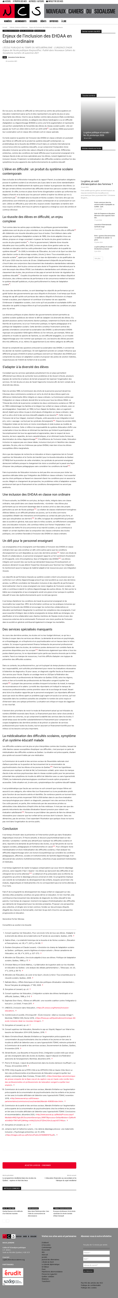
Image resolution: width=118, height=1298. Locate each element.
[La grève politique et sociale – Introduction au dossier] (86, 250)
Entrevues (54, 21)
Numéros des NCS (40, 31)
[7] (19, 274)
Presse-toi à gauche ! (49, 1274)
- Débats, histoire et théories (18, 27)
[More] (55, 1156)
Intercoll (45, 1255)
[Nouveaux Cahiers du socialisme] (59, 11)
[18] (9, 683)
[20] (23, 812)
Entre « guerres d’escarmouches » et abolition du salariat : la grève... (104, 238)
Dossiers (33, 21)
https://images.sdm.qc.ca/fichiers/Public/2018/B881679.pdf (30, 1135)
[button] (99, 1)
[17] (36, 650)
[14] (33, 518)
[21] (54, 846)
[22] (30, 873)
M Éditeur (45, 1267)
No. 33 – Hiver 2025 (8, 1208)
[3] (75, 230)
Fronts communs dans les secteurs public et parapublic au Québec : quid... (104, 204)
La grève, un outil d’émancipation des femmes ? (97, 183)
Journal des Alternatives (50, 1259)
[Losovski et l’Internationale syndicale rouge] (86, 228)
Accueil (5, 27)
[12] (69, 466)
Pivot (44, 1269)
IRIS (43, 1252)
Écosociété (46, 1250)
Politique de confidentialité (91, 1285)
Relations (45, 1279)
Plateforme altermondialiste (52, 1272)
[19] (51, 767)
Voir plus (97, 258)
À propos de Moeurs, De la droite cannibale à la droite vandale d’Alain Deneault (64, 1213)
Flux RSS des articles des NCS (92, 1283)
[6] (16, 256)
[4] (27, 241)
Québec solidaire (48, 1276)
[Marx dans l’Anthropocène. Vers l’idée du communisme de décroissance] (39, 1201)
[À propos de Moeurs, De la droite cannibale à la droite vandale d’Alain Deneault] (64, 1201)
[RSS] (106, 1)
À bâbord (45, 1242)
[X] (110, 1)
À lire (64, 21)
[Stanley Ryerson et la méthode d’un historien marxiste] (14, 1201)
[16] (59, 558)
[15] (58, 552)
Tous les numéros (88, 96)
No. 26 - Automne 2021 (26, 31)
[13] (35, 509)
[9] (57, 414)
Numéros (8, 21)
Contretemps (47, 1247)
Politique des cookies (89, 1288)
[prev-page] (4, 1220)
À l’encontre (46, 1245)
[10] (54, 420)
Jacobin (44, 1257)
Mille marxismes (33, 1208)
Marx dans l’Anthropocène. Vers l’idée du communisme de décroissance (38, 1213)
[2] (16, 196)
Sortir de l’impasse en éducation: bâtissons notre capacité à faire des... (104, 216)
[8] (9, 283)
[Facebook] (102, 1)
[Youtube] (113, 1)
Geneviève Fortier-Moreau (16, 57)
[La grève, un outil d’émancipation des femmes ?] (98, 165)
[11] (36, 438)
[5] (17, 250)
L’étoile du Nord (48, 1262)
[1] (48, 128)
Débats (43, 21)
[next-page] (7, 1220)
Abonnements (20, 21)
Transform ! (46, 1281)
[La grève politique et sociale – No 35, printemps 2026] (98, 120)
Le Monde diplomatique (50, 1264)
